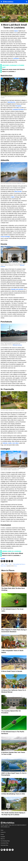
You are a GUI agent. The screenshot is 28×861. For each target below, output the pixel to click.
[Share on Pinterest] (9, 561)
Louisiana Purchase (18, 109)
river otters (15, 443)
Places (15, 565)
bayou (16, 31)
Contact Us (3, 832)
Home (2, 830)
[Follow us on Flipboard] (2, 850)
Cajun (12, 197)
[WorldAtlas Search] (26, 1)
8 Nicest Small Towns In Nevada (11, 671)
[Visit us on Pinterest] (10, 850)
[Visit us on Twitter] (7, 850)
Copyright (3, 836)
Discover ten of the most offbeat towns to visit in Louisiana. (12, 554)
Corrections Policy (4, 843)
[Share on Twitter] (7, 561)
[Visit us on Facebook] (4, 850)
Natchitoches (11, 102)
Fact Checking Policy (5, 840)
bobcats (5, 443)
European (18, 106)
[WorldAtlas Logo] (8, 2)
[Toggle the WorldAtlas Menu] (1, 1)
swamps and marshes (17, 289)
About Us (3, 838)
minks (10, 443)
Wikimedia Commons (17, 345)
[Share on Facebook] (4, 561)
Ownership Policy (4, 845)
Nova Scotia (18, 191)
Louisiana (16, 58)
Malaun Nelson (3, 565)
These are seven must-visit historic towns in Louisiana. (13, 70)
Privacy (2, 834)
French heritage (5, 236)
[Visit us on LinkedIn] (13, 850)
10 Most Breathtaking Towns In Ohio (13, 794)
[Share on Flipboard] (2, 561)
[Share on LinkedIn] (12, 561)
